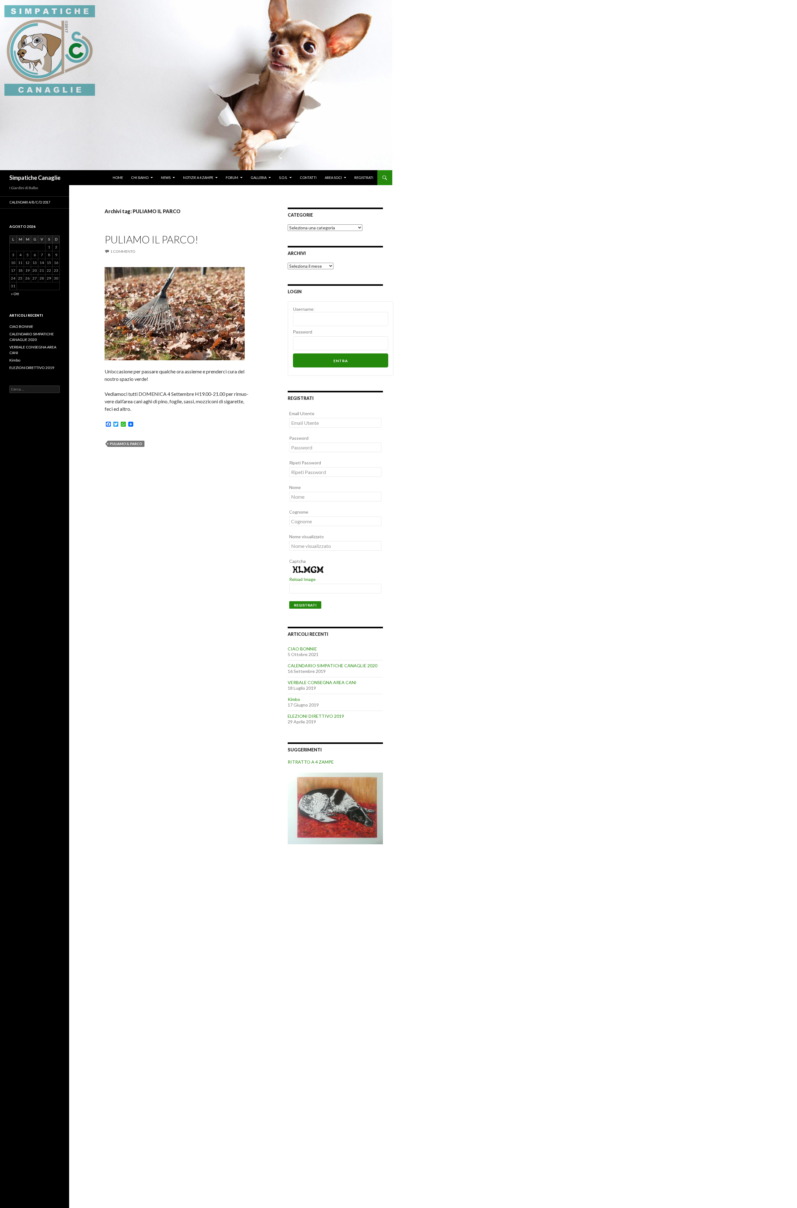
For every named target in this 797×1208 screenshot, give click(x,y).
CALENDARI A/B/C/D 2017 (29, 202)
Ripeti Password (305, 462)
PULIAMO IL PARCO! (151, 239)
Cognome (298, 512)
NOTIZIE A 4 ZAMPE (198, 177)
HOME (118, 177)
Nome (295, 487)
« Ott (15, 293)
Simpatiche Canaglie (34, 177)
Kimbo (294, 699)
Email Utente (301, 413)
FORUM (232, 177)
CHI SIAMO (140, 177)
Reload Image (302, 579)
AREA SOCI (333, 177)
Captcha (297, 561)
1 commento (122, 251)
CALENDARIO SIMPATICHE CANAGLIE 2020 (332, 665)
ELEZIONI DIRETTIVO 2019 (316, 716)
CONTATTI (308, 177)
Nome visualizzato (306, 536)
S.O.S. (283, 177)
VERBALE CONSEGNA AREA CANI (322, 682)
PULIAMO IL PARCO (126, 444)
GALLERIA (258, 177)
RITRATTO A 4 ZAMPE (311, 762)
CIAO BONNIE (302, 648)
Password (302, 331)
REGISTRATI (363, 177)
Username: (304, 309)
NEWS (166, 177)
